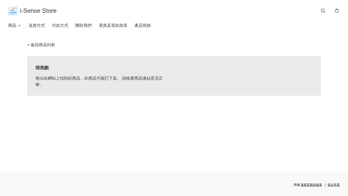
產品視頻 (143, 25)
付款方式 (60, 25)
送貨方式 (37, 25)
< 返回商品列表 (41, 45)
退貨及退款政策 (113, 25)
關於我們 (83, 25)
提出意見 (334, 185)
